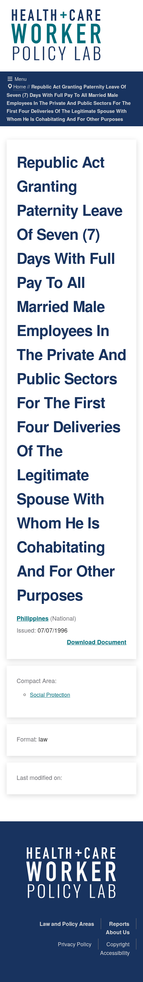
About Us (118, 932)
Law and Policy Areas (67, 924)
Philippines (33, 618)
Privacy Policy (74, 944)
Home (19, 86)
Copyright (117, 944)
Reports (119, 924)
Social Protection (50, 694)
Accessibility (115, 953)
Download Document (96, 642)
